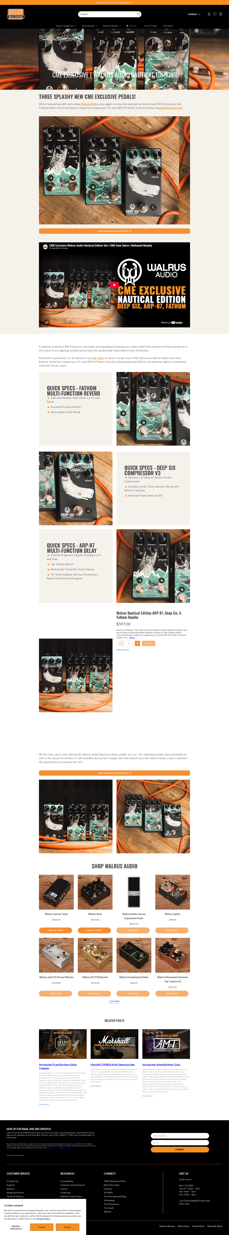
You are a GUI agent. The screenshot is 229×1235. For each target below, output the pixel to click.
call (94, 358)
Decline (67, 1227)
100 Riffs (108, 1192)
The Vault (109, 1208)
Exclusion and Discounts (73, 1185)
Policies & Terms (214, 1226)
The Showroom (111, 1204)
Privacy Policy (43, 1218)
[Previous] (44, 170)
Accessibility (67, 1181)
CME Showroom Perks (115, 1181)
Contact (192, 14)
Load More (114, 1001)
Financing (65, 1192)
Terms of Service (15, 1196)
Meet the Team (112, 1185)
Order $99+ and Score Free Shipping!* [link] (114, 2)
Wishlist (107, 1211)
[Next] (184, 170)
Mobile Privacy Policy (71, 1196)
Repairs (10, 1188)
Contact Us (12, 1181)
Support (11, 1185)
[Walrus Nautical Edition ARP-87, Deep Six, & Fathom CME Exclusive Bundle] (76, 816)
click (101, 358)
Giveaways (109, 1200)
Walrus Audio (89, 104)
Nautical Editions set (168, 107)
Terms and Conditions (54, 1148)
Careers (108, 1188)
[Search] (138, 14)
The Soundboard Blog (115, 1196)
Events (64, 1188)
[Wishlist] (215, 14)
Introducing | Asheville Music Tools (161, 1064)
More (132, 637)
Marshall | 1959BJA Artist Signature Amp (113, 1064)
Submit (180, 1149)
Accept (41, 1227)
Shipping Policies (15, 1192)
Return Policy (184, 1226)
